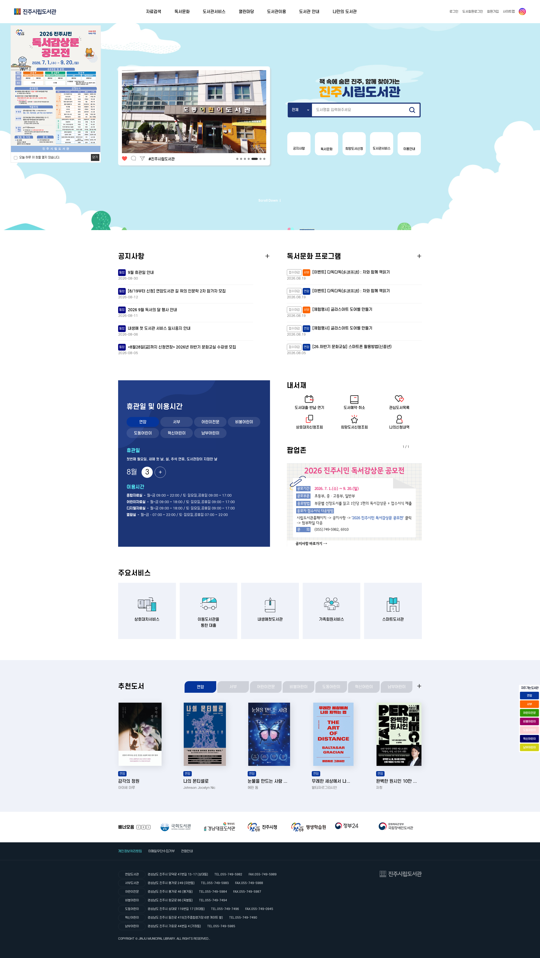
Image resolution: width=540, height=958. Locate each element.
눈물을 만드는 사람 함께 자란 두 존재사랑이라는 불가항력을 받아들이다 (269, 781)
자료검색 (153, 11)
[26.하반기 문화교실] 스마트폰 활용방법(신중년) (352, 346)
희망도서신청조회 (354, 427)
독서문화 (182, 11)
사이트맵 (509, 11)
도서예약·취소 (354, 407)
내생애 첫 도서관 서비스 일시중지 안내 (154, 328)
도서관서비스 (214, 11)
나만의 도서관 (345, 11)
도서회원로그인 (472, 11)
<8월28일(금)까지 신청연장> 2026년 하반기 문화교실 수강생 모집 (177, 347)
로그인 (454, 11)
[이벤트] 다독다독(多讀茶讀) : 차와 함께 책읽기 (351, 272)
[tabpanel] (354, 505)
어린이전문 (210, 421)
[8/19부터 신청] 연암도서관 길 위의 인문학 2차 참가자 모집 (172, 291)
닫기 (95, 157)
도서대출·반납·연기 (309, 407)
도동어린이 (143, 433)
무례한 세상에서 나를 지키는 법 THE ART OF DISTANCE (333, 781)
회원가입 (493, 11)
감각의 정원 (128, 781)
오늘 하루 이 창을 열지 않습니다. (39, 157)
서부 (176, 421)
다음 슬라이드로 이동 (138, 827)
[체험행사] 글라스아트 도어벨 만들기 (342, 309)
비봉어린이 (244, 421)
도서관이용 (276, 11)
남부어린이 (210, 433)
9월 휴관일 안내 (136, 272)
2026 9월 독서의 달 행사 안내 (148, 309)
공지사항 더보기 (267, 256)
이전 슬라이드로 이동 (148, 827)
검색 (412, 110)
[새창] (182, 826)
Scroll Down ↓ (270, 200)
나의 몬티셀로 (196, 781)
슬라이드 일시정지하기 (143, 827)
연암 (142, 421)
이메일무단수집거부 (161, 851)
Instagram (522, 11)
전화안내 (187, 851)
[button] (237, 159)
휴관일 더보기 (160, 472)
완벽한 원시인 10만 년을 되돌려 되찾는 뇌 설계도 (397, 781)
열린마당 (246, 11)
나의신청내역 (399, 427)
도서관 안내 (309, 11)
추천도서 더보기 (419, 686)
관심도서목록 (399, 407)
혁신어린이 (177, 433)
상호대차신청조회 (309, 427)
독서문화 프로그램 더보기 (419, 256)
